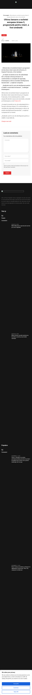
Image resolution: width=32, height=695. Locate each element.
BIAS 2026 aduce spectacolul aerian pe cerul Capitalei (21, 226)
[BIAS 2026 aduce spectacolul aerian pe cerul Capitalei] (5, 278)
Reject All (16, 692)
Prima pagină (6, 15)
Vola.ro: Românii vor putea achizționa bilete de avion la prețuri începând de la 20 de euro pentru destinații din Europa (21, 460)
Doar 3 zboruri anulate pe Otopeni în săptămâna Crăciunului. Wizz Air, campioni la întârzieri (21, 568)
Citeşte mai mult (6, 121)
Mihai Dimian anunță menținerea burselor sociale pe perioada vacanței (20, 337)
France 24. (18, 101)
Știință (4, 35)
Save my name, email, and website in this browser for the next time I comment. (16, 166)
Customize (16, 688)
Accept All (16, 684)
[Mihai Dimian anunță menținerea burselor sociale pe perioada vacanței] (5, 387)
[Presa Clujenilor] (16, 2)
